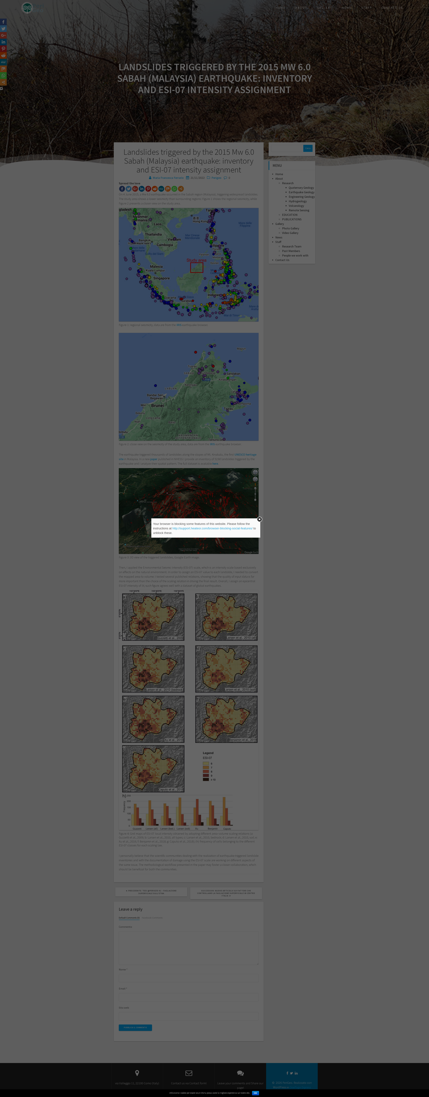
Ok (255, 1093)
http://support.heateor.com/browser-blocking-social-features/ (212, 528)
